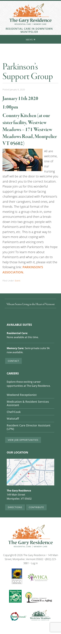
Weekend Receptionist (22, 395)
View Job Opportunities (23, 439)
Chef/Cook (14, 412)
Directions (15, 507)
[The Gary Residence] (30, 26)
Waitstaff (13, 418)
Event (17, 280)
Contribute (36, 507)
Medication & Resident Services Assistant (28, 403)
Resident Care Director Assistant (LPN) (28, 427)
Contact (13, 360)
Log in (34, 563)
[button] (30, 39)
